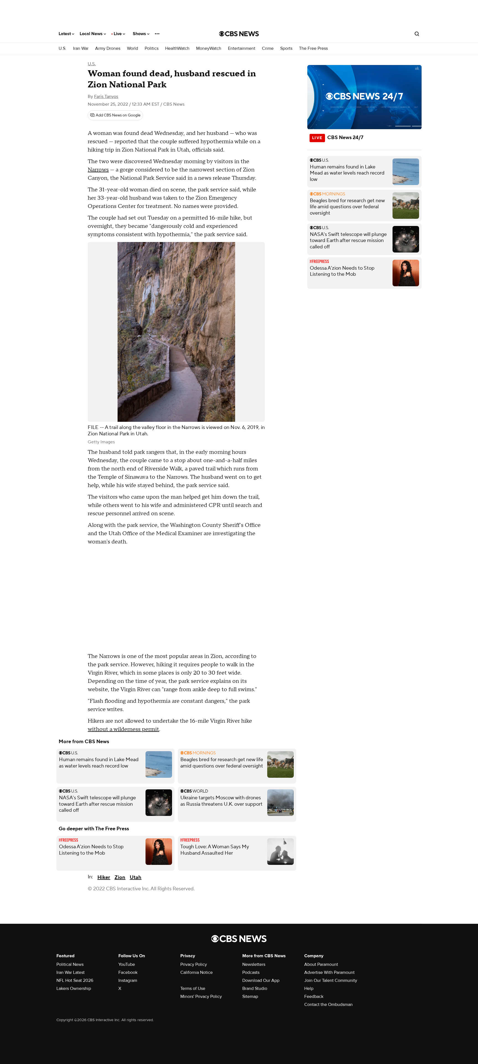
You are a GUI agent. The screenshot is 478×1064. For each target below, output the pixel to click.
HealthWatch (177, 48)
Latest (65, 34)
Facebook (127, 972)
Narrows (98, 169)
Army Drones (107, 48)
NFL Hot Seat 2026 (74, 980)
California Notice (196, 972)
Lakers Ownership (73, 988)
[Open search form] (416, 33)
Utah (135, 877)
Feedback (313, 996)
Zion (120, 877)
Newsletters (253, 964)
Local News (92, 34)
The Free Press (313, 48)
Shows (140, 34)
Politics (152, 48)
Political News (70, 964)
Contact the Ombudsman (328, 1004)
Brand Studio (254, 988)
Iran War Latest (70, 972)
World (132, 48)
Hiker (103, 877)
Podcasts (250, 972)
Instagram (127, 980)
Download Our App (260, 980)
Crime (268, 48)
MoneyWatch (208, 48)
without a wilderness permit (123, 729)
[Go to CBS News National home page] (239, 34)
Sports (286, 48)
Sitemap (250, 996)
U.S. (62, 48)
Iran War (81, 48)
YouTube (126, 964)
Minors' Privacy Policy (201, 996)
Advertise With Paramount (329, 972)
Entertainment (241, 48)
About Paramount (321, 964)
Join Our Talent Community (330, 980)
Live (118, 34)
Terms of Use (192, 988)
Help (308, 988)
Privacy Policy (193, 964)
